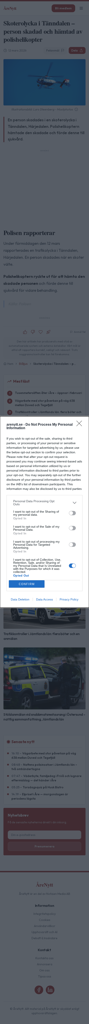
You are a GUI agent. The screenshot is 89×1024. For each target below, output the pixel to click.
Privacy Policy (69, 599)
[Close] (80, 425)
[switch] (72, 513)
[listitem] (44, 503)
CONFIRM (27, 584)
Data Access (44, 599)
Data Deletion (20, 599)
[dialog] (44, 512)
